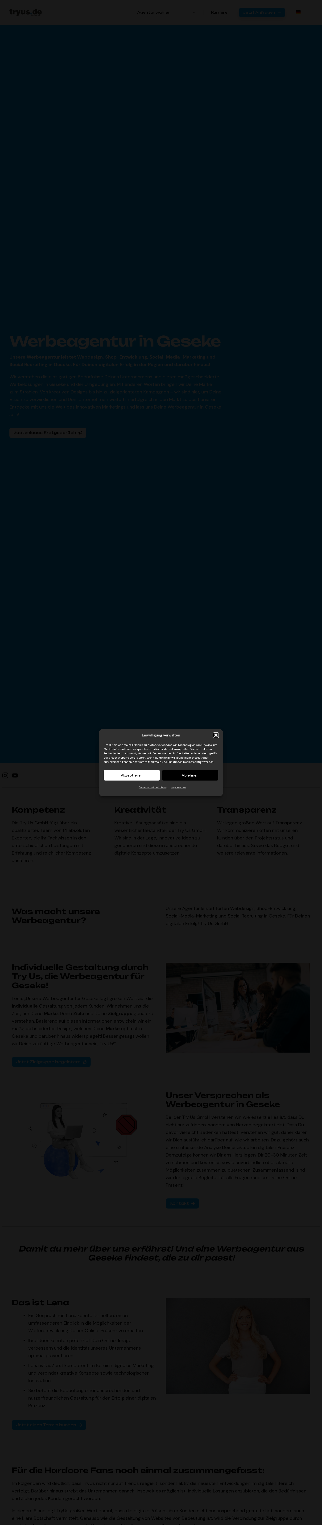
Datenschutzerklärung (153, 787)
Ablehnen (190, 775)
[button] (216, 735)
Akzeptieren (132, 775)
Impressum (178, 787)
